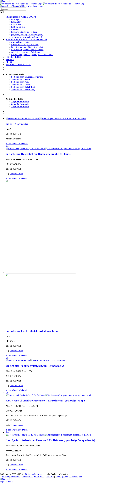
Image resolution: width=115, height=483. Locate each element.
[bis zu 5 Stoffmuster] (60, 118)
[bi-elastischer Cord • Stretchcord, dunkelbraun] (60, 253)
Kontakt (5, 476)
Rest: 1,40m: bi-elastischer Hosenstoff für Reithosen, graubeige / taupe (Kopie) (50, 440)
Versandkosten (16, 173)
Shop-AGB (39, 476)
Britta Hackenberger (34, 474)
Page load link (6, 481)
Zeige (20, 101)
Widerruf (50, 476)
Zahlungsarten (61, 476)
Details (25, 143)
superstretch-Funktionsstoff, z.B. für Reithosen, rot (35, 365)
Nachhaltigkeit (75, 476)
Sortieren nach (27, 77)
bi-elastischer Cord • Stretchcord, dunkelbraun (32, 331)
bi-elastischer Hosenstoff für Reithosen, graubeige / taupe (38, 153)
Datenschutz (27, 476)
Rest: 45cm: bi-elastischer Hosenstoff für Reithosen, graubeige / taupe (45, 400)
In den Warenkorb (14, 143)
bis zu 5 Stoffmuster (17, 123)
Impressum (15, 476)
